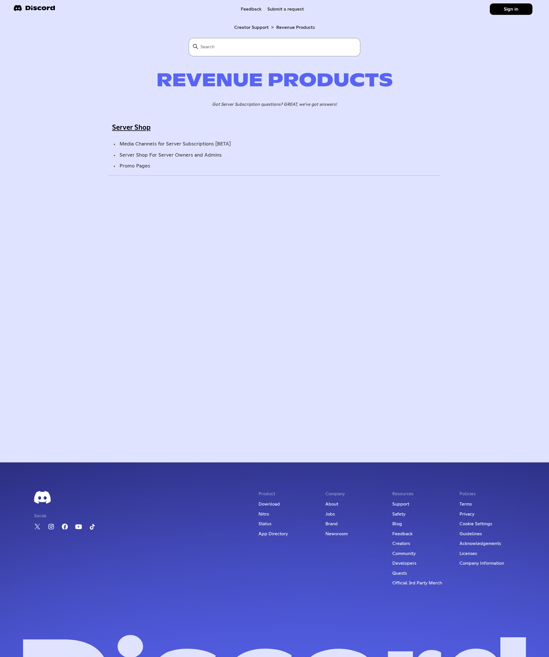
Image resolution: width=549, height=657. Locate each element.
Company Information (482, 563)
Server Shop (131, 127)
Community (404, 553)
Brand (331, 524)
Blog (397, 524)
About (331, 504)
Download (269, 504)
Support (400, 504)
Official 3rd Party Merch (417, 583)
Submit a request (285, 9)
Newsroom (336, 534)
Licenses (468, 553)
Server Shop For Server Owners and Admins (171, 155)
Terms (466, 504)
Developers (404, 563)
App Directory (273, 534)
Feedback (251, 9)
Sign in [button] (511, 9)
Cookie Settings (476, 524)
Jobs (330, 514)
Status (264, 524)
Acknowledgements (480, 543)
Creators (401, 543)
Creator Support (251, 27)
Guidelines (471, 534)
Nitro (263, 514)
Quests (399, 573)
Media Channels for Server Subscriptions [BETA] (175, 144)
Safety (398, 514)
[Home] (34, 10)
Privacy (467, 514)
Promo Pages (135, 166)
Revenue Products (295, 27)
